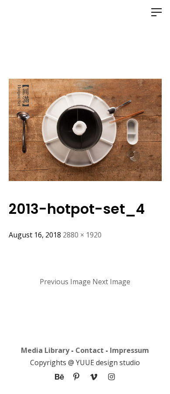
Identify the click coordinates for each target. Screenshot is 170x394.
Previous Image (65, 281)
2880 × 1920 (82, 235)
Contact (89, 350)
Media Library (45, 350)
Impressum (129, 350)
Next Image (111, 281)
